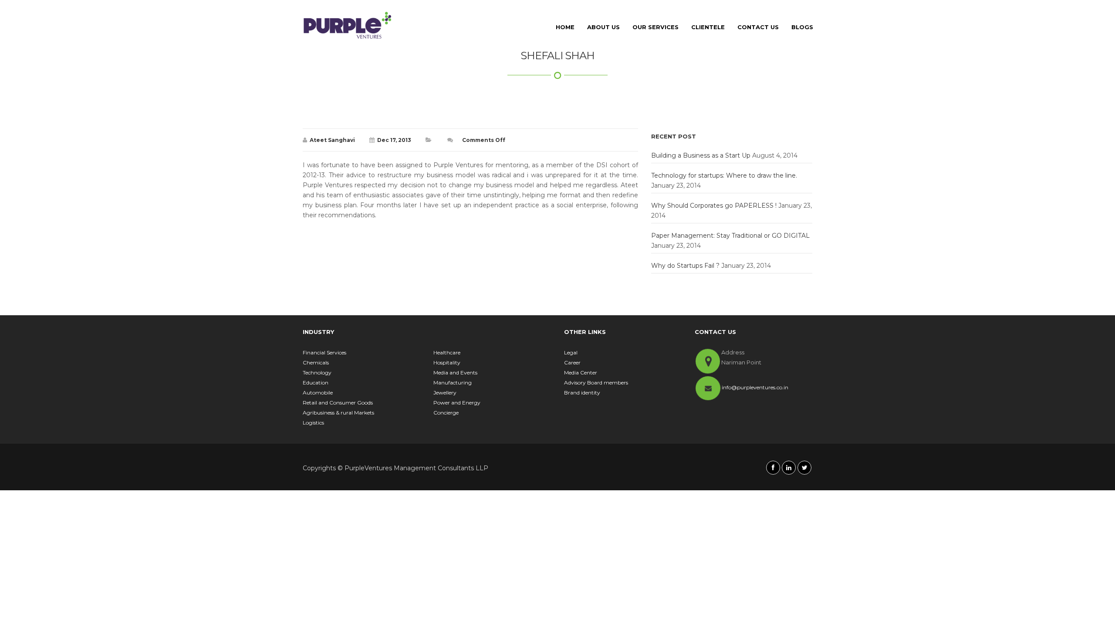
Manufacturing (452, 382)
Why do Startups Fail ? (685, 266)
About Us (603, 27)
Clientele (708, 27)
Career (572, 362)
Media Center (580, 372)
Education (315, 382)
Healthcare (446, 352)
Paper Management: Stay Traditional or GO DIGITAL (730, 235)
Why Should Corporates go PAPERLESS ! (714, 205)
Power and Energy (456, 402)
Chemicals (316, 362)
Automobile (318, 392)
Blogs (802, 27)
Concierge (446, 412)
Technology (317, 372)
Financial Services (324, 352)
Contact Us (758, 27)
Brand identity (582, 392)
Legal (571, 352)
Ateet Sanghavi (332, 140)
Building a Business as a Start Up (700, 155)
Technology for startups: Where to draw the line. (724, 175)
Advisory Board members (596, 382)
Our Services (655, 27)
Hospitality (446, 362)
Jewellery (444, 392)
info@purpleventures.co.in (755, 387)
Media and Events (455, 372)
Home (565, 27)
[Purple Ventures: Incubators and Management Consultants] (347, 25)
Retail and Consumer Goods (338, 402)
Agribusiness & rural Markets (338, 412)
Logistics (313, 422)
